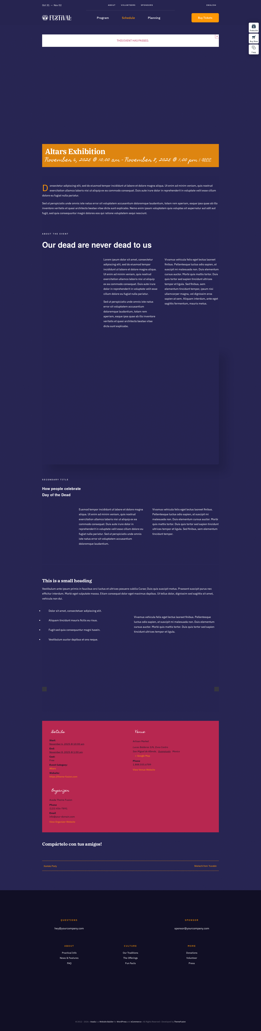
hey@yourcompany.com (69, 928)
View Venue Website (144, 769)
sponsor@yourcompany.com (191, 928)
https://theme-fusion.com (63, 776)
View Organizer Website (62, 821)
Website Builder (107, 1021)
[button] (254, 49)
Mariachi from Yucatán (205, 865)
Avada (93, 1021)
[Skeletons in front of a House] (130, 348)
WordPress (122, 1021)
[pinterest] (67, 260)
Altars (52, 768)
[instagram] (59, 260)
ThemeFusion (180, 1021)
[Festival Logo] (56, 16)
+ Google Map (142, 755)
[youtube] (74, 260)
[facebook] (45, 260)
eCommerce (136, 1021)
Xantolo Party (50, 866)
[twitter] (52, 260)
